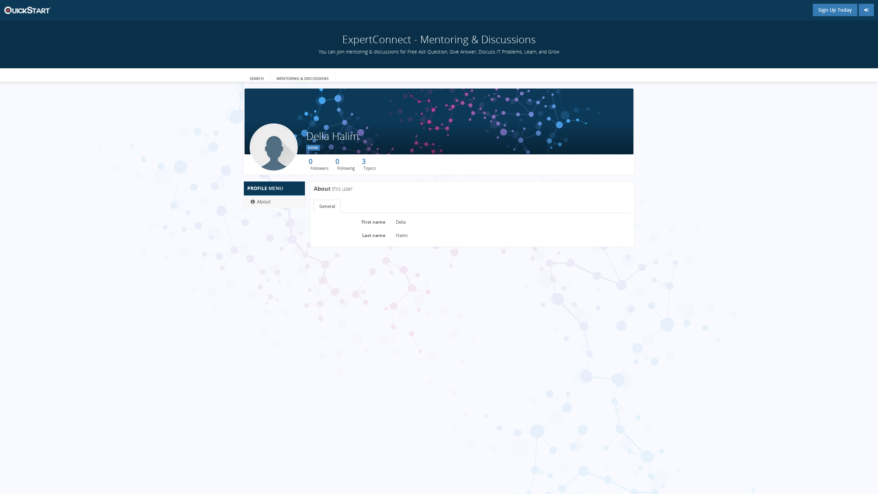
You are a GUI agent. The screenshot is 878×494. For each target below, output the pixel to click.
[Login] (866, 10)
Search (257, 78)
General (327, 206)
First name (373, 222)
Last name (373, 235)
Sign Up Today (835, 10)
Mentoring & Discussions (302, 78)
